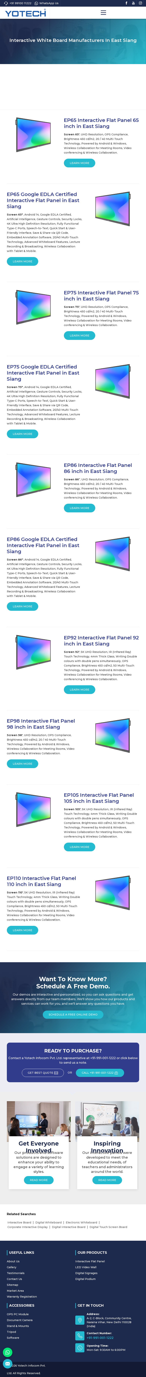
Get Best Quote (40, 1072)
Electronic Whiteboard (81, 1222)
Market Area (15, 1290)
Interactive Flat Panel (90, 1261)
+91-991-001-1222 (100, 1338)
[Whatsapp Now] (7, 1352)
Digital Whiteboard (48, 1222)
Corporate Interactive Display (27, 1227)
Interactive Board (19, 1222)
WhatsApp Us (49, 3)
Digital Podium (85, 1279)
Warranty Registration (22, 1296)
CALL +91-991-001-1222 (97, 1072)
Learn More (79, 163)
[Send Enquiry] (7, 1363)
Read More (39, 1180)
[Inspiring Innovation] (107, 1121)
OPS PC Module (18, 1314)
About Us (13, 1261)
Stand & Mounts (18, 1326)
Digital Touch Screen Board (108, 1227)
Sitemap (12, 1285)
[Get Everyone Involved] (39, 1121)
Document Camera (20, 1320)
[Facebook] (126, 2)
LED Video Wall (85, 1267)
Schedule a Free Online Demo (73, 1014)
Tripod (11, 1332)
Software (13, 1337)
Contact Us (14, 1279)
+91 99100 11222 (20, 3)
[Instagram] (140, 2)
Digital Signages (86, 1273)
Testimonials (16, 1273)
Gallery (11, 1267)
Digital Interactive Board (68, 1227)
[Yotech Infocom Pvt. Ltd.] (25, 13)
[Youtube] (133, 2)
